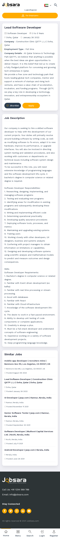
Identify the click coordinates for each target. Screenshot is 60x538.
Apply (31, 105)
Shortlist (14, 105)
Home (6, 535)
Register (54, 535)
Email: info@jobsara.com (15, 494)
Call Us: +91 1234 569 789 (15, 489)
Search (30, 535)
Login (42, 535)
